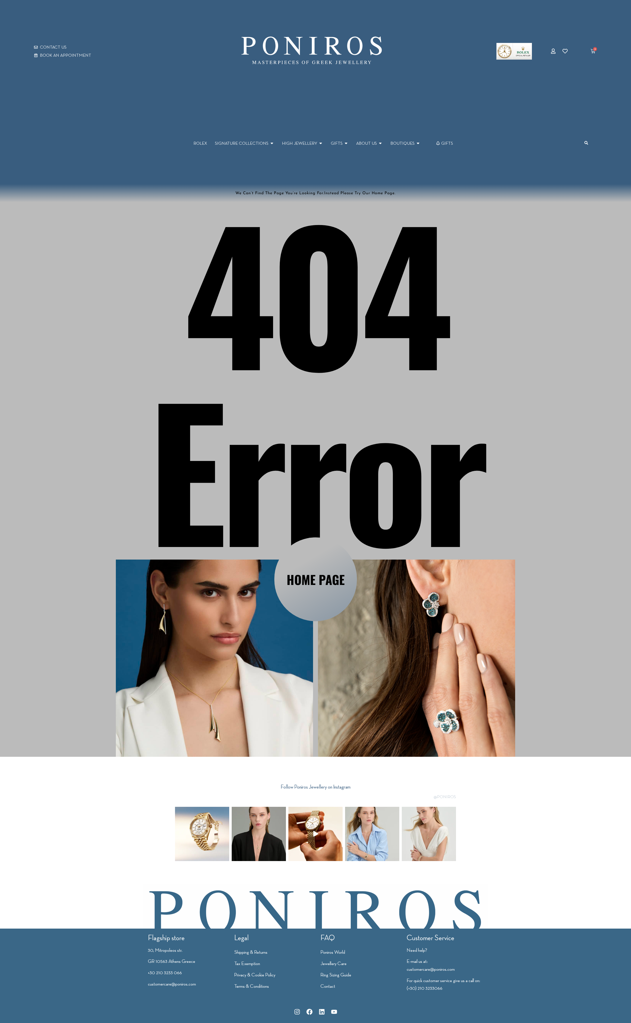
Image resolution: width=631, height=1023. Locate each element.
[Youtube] (334, 1011)
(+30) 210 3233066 (424, 988)
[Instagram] (297, 1011)
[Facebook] (309, 1011)
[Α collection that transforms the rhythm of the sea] (372, 834)
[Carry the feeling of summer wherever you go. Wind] (259, 834)
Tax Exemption (247, 963)
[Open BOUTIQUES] (418, 143)
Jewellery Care (333, 963)
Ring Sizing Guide (335, 974)
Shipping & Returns (250, 952)
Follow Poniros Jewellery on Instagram (316, 786)
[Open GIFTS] (346, 143)
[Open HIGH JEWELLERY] (320, 143)
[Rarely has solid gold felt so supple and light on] (315, 834)
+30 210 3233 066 (165, 972)
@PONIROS (445, 796)
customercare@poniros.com (172, 984)
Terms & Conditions (251, 986)
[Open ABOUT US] (380, 143)
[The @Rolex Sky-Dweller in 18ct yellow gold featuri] (202, 834)
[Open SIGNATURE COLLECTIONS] (272, 143)
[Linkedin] (322, 1011)
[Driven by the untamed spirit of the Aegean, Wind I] (429, 834)
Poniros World (332, 952)
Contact (327, 986)
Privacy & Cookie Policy (254, 974)
